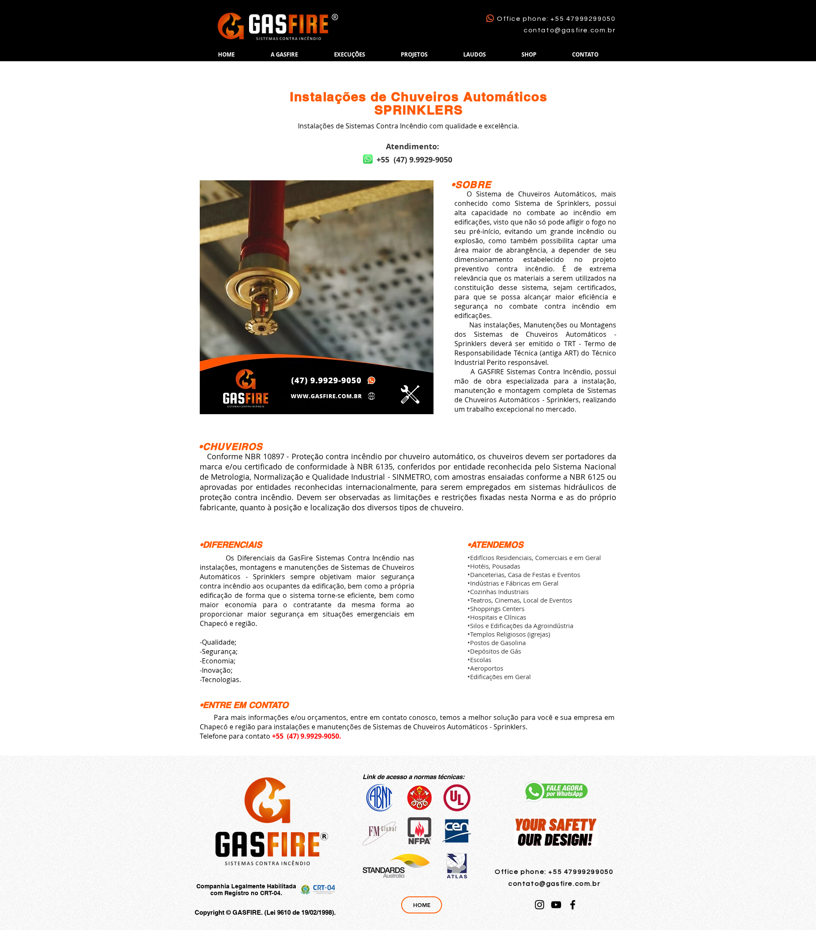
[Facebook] (573, 905)
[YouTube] (556, 905)
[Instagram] (539, 905)
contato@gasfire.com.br (569, 30)
